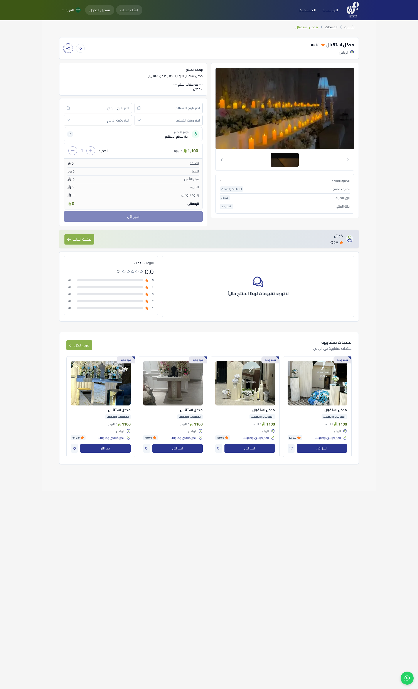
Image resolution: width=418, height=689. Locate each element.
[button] (139, 120)
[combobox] (169, 108)
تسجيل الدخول (99, 10)
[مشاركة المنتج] (68, 48)
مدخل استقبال (335, 409)
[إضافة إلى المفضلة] (80, 48)
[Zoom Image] (284, 108)
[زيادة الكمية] (90, 150)
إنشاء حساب (129, 10)
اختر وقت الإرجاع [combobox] (117, 120)
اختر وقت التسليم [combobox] (188, 120)
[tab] (285, 160)
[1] (285, 160)
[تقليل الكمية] (72, 150)
